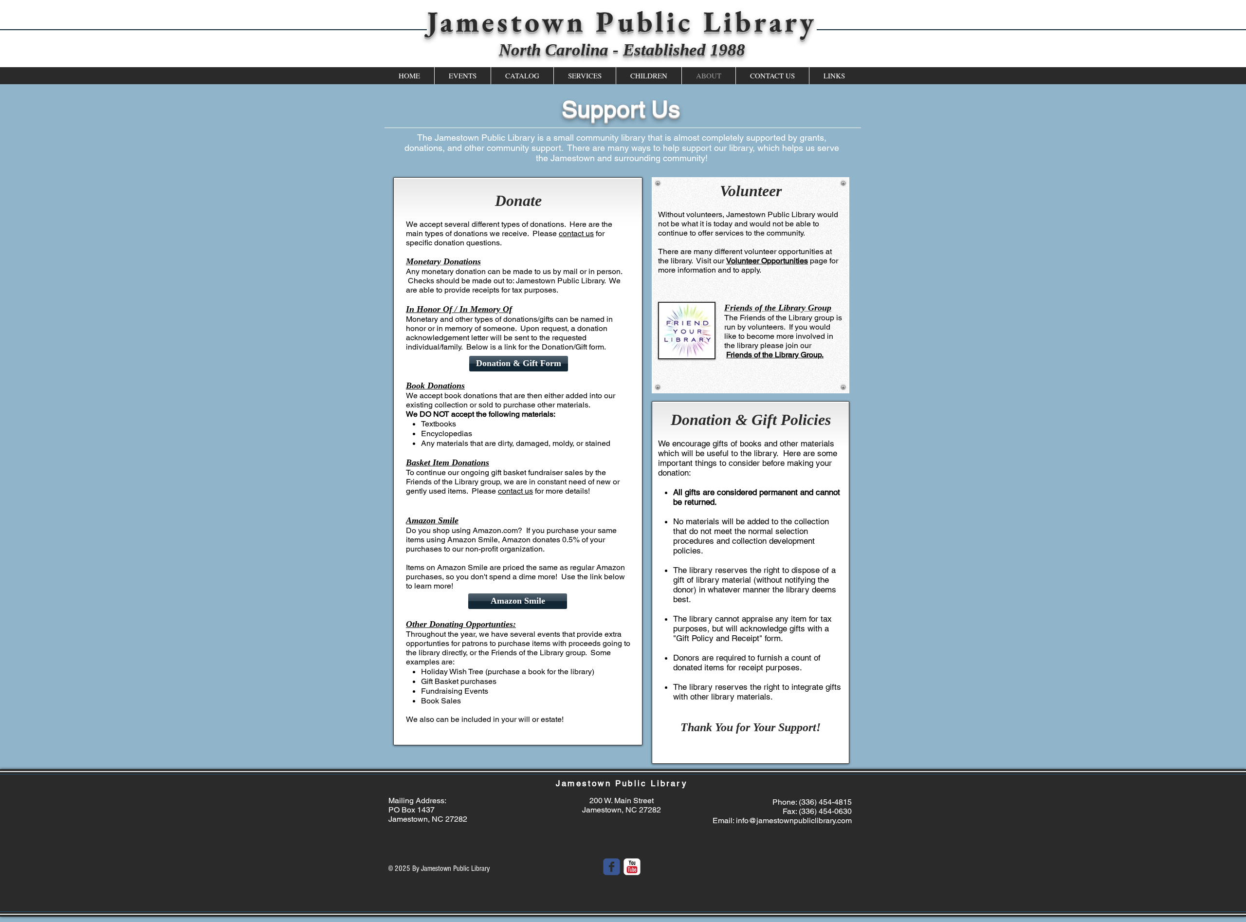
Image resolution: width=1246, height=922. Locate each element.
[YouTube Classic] (632, 866)
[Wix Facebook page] (611, 866)
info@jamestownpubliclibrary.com (794, 820)
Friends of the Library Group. (775, 354)
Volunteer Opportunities (767, 260)
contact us (515, 491)
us (589, 233)
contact (571, 233)
